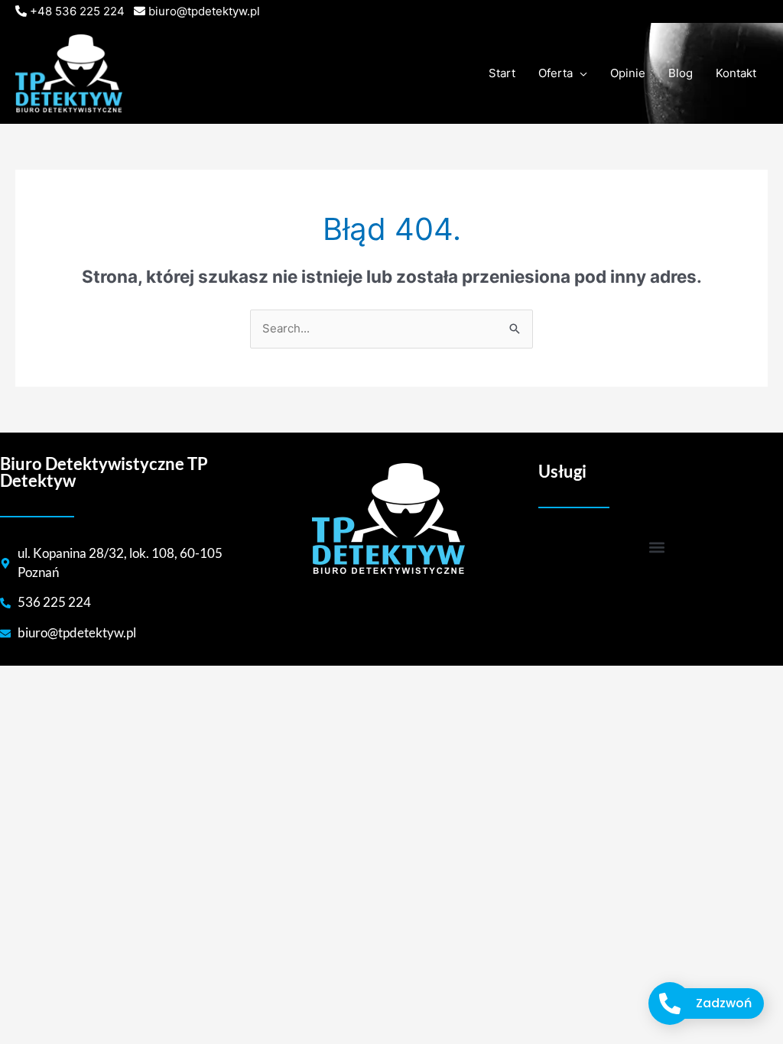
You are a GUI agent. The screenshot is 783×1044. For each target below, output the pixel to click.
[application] (580, 73)
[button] (656, 547)
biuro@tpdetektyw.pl (204, 11)
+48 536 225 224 (77, 11)
